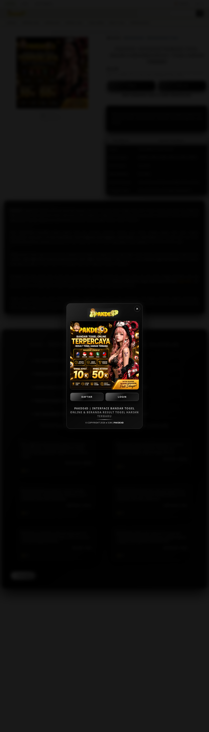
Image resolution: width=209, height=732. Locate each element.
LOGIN (122, 397)
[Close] (137, 309)
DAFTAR (86, 397)
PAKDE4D (119, 423)
